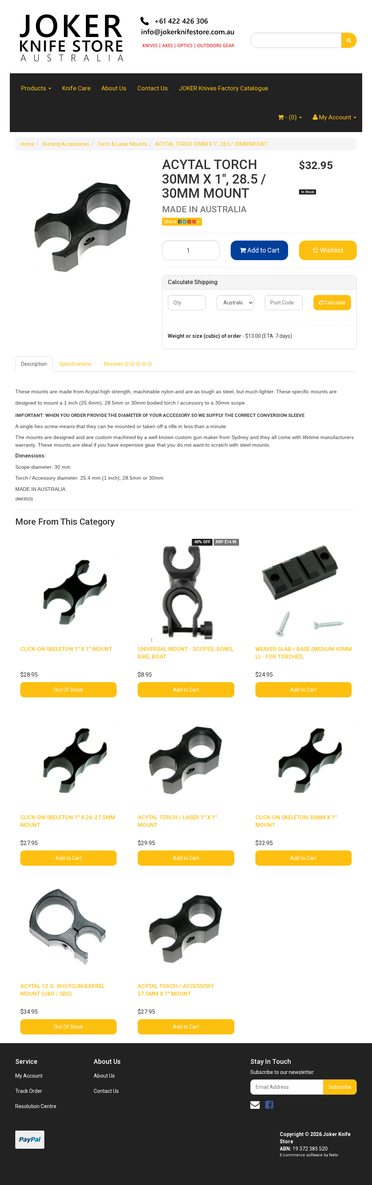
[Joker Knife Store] (127, 36)
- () (291, 117)
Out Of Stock (68, 690)
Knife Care (76, 88)
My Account (29, 1076)
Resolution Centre (35, 1106)
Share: (171, 221)
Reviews (114, 364)
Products (34, 88)
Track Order (28, 1091)
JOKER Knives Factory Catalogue (223, 88)
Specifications (75, 364)
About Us (113, 88)
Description (34, 364)
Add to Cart (262, 250)
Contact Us (152, 88)
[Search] (349, 40)
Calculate (334, 303)
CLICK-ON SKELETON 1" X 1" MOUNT (66, 649)
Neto (333, 1155)
